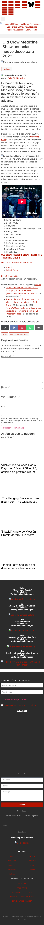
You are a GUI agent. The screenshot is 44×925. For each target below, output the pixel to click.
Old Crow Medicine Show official (16, 262)
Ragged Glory (22, 888)
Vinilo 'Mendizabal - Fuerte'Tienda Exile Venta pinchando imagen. (22, 591)
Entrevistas (12, 869)
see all (38, 284)
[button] (3, 19)
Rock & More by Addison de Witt (22, 896)
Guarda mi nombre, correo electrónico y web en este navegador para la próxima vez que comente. (21, 420)
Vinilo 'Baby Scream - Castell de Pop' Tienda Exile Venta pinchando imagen (22, 638)
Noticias (6, 69)
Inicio (12, 856)
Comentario (7, 356)
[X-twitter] (11, 4)
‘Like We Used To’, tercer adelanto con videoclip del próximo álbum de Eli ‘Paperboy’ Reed (23, 311)
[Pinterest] (38, 4)
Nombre (5, 387)
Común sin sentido (22, 883)
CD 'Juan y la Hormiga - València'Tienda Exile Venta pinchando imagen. (22, 607)
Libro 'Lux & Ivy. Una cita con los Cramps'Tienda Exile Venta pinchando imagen (22, 654)
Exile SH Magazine (16, 78)
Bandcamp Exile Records (22, 837)
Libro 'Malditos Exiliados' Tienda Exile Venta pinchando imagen (22, 623)
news (4, 334)
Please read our (20, 705)
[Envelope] (18, 11)
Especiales (32, 861)
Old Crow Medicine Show (19, 334)
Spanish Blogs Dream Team (22, 892)
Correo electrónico (10, 397)
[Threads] (24, 4)
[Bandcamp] (11, 11)
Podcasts (32, 856)
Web (3, 406)
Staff (32, 865)
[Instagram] (18, 4)
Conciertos (12, 865)
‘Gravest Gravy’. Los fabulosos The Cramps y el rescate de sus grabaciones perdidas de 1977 (22, 290)
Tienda (32, 869)
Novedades (12, 861)
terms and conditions (27, 705)
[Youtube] (4, 11)
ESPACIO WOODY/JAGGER (22, 901)
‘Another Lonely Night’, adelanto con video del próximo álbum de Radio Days (22, 302)
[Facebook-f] (4, 4)
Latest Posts (12, 270)
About (9, 267)
